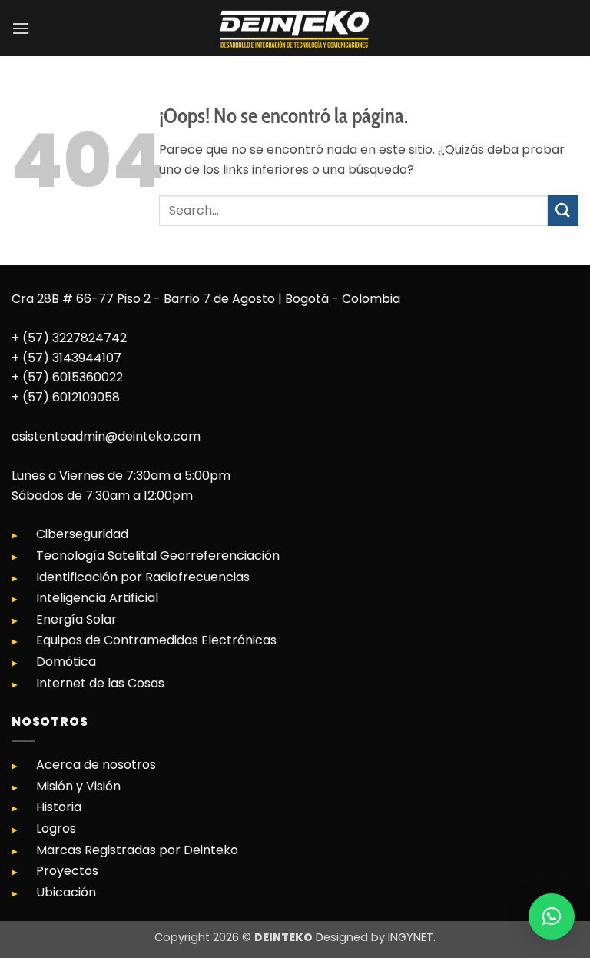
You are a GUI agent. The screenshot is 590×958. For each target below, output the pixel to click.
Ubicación (66, 892)
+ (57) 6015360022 (67, 377)
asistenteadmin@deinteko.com (106, 436)
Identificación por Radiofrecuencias (143, 577)
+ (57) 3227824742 (69, 338)
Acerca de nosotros (96, 764)
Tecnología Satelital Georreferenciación (158, 555)
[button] (21, 28)
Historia (58, 807)
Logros (56, 828)
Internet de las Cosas (100, 683)
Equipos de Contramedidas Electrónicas (156, 640)
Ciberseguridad (82, 534)
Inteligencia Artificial (97, 598)
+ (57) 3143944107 (66, 358)
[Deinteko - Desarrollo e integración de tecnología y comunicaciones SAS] (295, 28)
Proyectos (67, 871)
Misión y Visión (78, 786)
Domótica (66, 661)
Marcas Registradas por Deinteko (137, 850)
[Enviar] (563, 210)
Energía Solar (76, 619)
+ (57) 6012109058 (66, 397)
